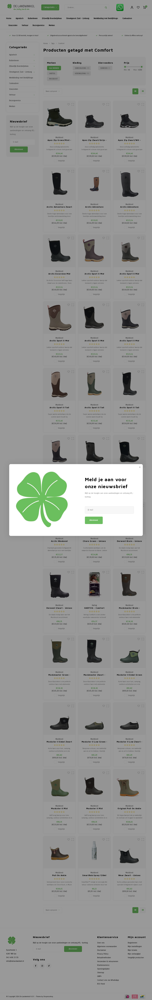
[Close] (139, 467)
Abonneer (94, 520)
